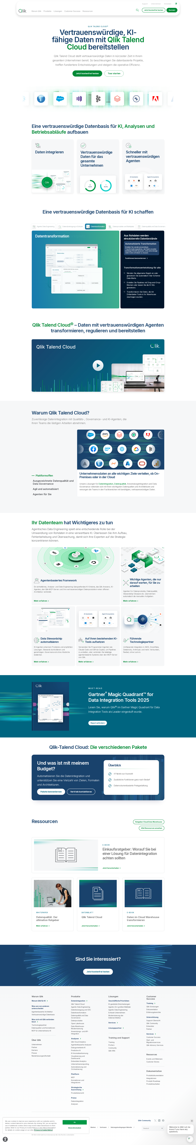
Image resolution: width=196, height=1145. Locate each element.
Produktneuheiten (153, 1084)
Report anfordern (98, 723)
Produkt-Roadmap (153, 1081)
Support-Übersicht (153, 1020)
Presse (34, 1053)
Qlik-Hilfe (111, 1051)
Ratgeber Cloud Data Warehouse (148, 822)
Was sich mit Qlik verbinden (43, 1020)
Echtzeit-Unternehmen (116, 1013)
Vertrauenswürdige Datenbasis (43, 1015)
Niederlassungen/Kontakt (41, 1056)
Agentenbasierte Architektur (42, 1012)
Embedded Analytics (78, 1061)
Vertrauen (103, 1127)
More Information (74, 1128)
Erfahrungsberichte (153, 1012)
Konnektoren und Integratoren (77, 1081)
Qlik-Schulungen (152, 1007)
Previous (14, 99)
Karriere (35, 1050)
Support (145, 4)
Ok (75, 1122)
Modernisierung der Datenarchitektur (115, 1017)
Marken (93, 1127)
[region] (46, 1125)
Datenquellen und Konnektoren (43, 1028)
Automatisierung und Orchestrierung (78, 1068)
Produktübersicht (77, 1093)
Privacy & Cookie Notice (43, 1130)
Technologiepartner (39, 1025)
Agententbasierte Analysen (81, 1045)
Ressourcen (88, 11)
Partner (34, 1047)
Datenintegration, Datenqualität (112, 484)
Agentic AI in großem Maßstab (119, 1007)
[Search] (137, 10)
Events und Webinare (154, 1059)
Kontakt (172, 10)
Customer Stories (152, 1062)
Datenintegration (77, 1101)
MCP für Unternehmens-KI (41, 1031)
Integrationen (151, 1078)
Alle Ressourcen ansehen (151, 828)
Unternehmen (156, 4)
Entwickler (150, 1026)
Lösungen (58, 11)
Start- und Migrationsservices (153, 1041)
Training (111, 1042)
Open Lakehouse (77, 1023)
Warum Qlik (36, 11)
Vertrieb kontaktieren (81, 791)
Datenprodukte (76, 1021)
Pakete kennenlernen (51, 791)
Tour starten (114, 73)
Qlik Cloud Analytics (78, 1042)
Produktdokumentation (154, 1075)
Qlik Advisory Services (154, 1045)
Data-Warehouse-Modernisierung (77, 1027)
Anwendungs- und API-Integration (79, 1032)
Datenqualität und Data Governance (79, 1017)
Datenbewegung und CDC (81, 1010)
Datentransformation (78, 1013)
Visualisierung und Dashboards (78, 1057)
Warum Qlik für (39, 1001)
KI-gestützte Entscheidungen (119, 1004)
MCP (73, 1077)
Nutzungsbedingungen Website (121, 1127)
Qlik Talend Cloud (78, 1004)
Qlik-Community (144, 1120)
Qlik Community (152, 1023)
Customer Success (72, 11)
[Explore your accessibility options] (5, 1139)
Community (112, 1048)
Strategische (76, 1088)
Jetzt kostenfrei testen (153, 10)
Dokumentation (152, 1009)
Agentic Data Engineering (80, 1007)
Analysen (74, 1104)
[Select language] (176, 3)
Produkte (47, 11)
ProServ (111, 1045)
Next (181, 99)
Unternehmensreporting (80, 1064)
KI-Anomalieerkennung (79, 1053)
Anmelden (167, 4)
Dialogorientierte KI (78, 1048)
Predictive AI (76, 1050)
